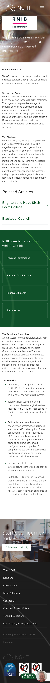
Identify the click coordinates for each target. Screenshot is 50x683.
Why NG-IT (9, 570)
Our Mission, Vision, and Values (20, 624)
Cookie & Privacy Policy (16, 608)
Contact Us (9, 601)
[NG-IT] (18, 8)
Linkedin (8, 642)
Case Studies (10, 586)
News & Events (11, 593)
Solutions (8, 578)
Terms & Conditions (13, 616)
